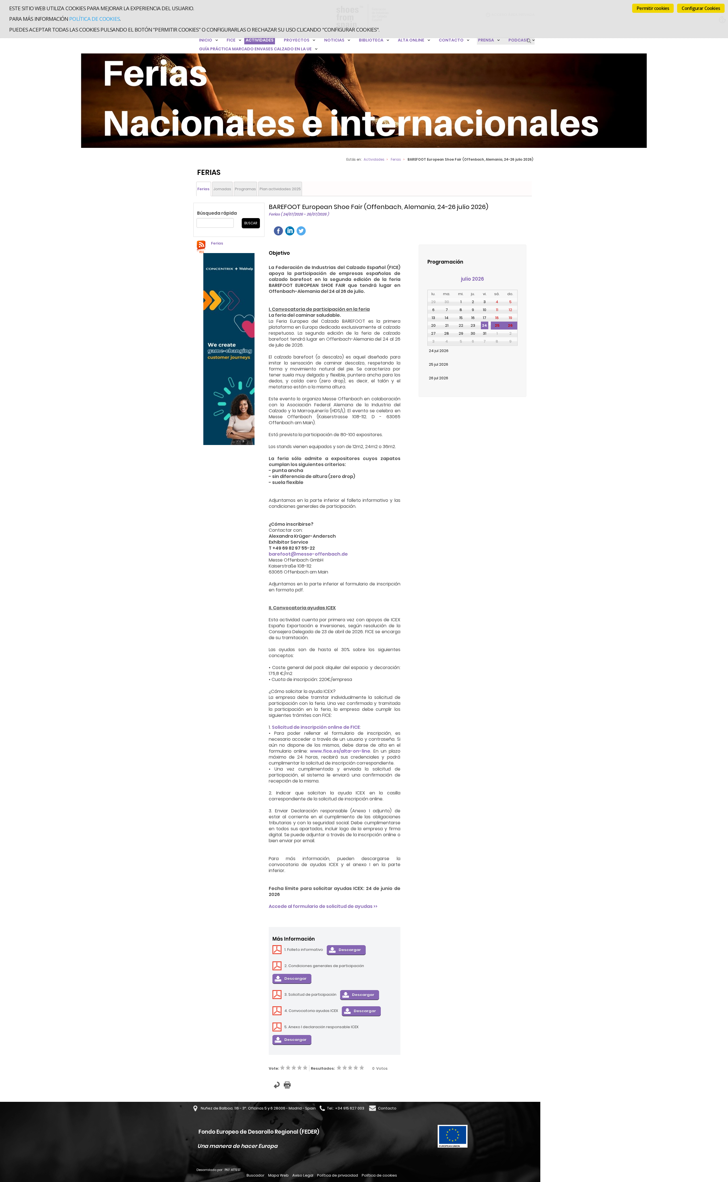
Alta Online (411, 40)
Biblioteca (371, 40)
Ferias (396, 159)
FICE (231, 40)
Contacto (451, 40)
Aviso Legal (302, 1175)
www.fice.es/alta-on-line (340, 751)
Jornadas (222, 189)
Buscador (255, 1175)
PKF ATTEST (233, 1169)
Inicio (205, 40)
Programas (245, 189)
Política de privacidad (337, 1175)
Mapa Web (278, 1175)
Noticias (334, 40)
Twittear (301, 230)
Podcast (518, 40)
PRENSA (486, 40)
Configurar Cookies (701, 8)
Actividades (260, 40)
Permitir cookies (653, 8)
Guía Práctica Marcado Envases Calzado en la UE (255, 49)
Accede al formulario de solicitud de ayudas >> (323, 906)
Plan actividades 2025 (280, 189)
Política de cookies (94, 18)
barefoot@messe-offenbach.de (308, 554)
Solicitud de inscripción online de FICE (316, 727)
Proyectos (296, 40)
